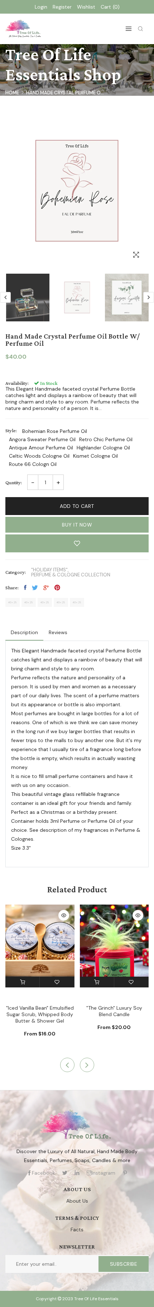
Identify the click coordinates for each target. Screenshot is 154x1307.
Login (41, 6)
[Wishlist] (57, 982)
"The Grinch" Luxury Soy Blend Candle (114, 1011)
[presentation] (5, 297)
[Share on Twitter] (35, 587)
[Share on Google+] (46, 587)
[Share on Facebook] (25, 587)
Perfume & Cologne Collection (70, 574)
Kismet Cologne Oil (95, 456)
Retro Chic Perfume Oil (106, 439)
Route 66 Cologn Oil (33, 464)
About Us (77, 1201)
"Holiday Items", (49, 569)
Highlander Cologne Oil (103, 447)
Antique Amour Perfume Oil (41, 447)
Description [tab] (24, 632)
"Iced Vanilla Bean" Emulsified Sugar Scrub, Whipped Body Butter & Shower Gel (40, 1014)
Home (12, 93)
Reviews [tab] (58, 632)
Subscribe (124, 1264)
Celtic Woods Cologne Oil (39, 456)
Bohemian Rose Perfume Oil (54, 431)
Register (62, 6)
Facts (77, 1229)
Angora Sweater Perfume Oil (42, 439)
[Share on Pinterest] (57, 587)
